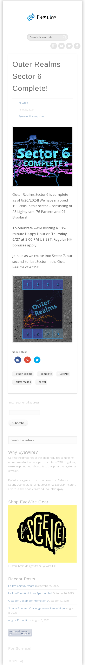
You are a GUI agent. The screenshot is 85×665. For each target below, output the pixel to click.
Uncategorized (37, 116)
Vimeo (61, 46)
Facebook (77, 46)
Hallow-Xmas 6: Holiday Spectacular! (30, 593)
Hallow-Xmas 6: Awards (22, 586)
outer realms (23, 382)
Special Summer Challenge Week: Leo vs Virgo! (36, 608)
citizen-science (24, 374)
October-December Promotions (28, 601)
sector (42, 382)
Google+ (53, 46)
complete (46, 374)
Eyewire (23, 116)
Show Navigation (67, 37)
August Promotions (19, 620)
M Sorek (23, 102)
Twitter (69, 46)
